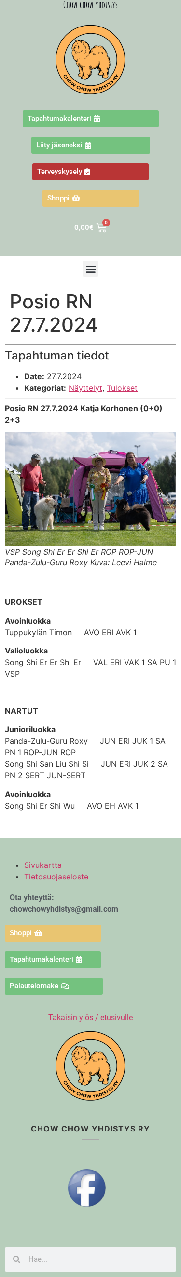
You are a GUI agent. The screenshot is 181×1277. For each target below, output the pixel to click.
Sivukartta (43, 865)
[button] (90, 269)
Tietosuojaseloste (56, 876)
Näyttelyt (85, 388)
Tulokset (122, 388)
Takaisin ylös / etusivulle (90, 1017)
